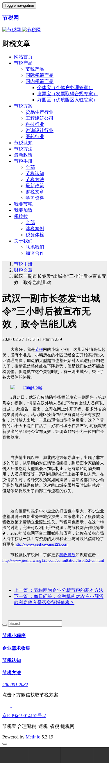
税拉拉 (21, 216)
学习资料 (35, 197)
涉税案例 (35, 228)
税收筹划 (67, 555)
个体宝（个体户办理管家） (65, 87)
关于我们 (23, 240)
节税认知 (23, 142)
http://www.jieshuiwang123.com (41, 544)
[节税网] (26, 387)
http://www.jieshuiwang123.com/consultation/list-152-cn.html (53, 560)
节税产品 (23, 62)
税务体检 (35, 234)
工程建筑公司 (39, 118)
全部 (30, 167)
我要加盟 (23, 210)
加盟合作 (35, 253)
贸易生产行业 (39, 112)
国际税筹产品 (39, 75)
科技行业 (35, 124)
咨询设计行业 (39, 130)
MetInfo (33, 736)
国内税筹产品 (39, 81)
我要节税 (23, 204)
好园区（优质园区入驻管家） (67, 99)
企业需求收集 (16, 648)
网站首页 (23, 56)
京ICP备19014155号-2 (24, 715)
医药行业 (35, 136)
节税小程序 (14, 635)
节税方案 (23, 105)
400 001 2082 (15, 684)
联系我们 (35, 246)
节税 (39, 349)
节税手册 (23, 161)
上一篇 (58, 590)
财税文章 (35, 191)
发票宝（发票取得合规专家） (67, 93)
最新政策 (23, 154)
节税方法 (23, 148)
